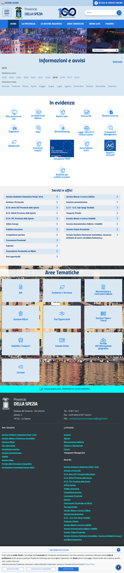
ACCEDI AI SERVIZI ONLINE (111, 3)
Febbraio (16, 86)
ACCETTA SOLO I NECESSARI (41, 569)
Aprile (33, 86)
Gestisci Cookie (13, 569)
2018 (62, 78)
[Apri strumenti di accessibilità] (118, 567)
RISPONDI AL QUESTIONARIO (76, 389)
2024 (18, 78)
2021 (40, 78)
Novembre (100, 86)
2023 (26, 78)
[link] (67, 12)
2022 (33, 78)
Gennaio (5, 86)
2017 (69, 78)
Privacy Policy (89, 564)
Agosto (68, 86)
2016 (76, 78)
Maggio (42, 86)
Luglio (59, 86)
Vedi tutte (117, 62)
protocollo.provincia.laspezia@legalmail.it (88, 419)
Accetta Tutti (68, 569)
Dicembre (112, 86)
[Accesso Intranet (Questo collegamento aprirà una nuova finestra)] (96, 3)
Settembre (79, 86)
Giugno (51, 86)
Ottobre (89, 86)
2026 (4, 78)
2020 (47, 78)
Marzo (25, 86)
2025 (11, 78)
